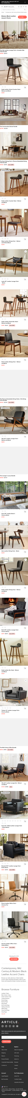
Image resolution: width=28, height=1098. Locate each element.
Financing (16, 1056)
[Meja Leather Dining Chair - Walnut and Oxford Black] (14, 223)
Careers (16, 1065)
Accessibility (23, 1090)
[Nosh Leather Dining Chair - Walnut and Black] (14, 343)
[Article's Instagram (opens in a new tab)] (2, 1026)
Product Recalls (5, 1059)
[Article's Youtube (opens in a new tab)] (17, 1026)
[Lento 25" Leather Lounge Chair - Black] (14, 263)
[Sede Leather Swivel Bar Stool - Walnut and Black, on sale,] (14, 303)
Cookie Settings (16, 1090)
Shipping (3, 1052)
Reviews (16, 1062)
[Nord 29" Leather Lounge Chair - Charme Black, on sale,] (14, 612)
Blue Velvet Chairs (6, 995)
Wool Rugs (4, 1003)
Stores (15, 1068)
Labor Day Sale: (5, 1)
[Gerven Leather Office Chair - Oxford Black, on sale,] (14, 925)
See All (3, 1013)
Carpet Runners (5, 998)
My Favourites (4, 1079)
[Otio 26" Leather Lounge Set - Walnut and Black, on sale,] (14, 767)
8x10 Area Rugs (5, 1005)
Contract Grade (18, 1079)
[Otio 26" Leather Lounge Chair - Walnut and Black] (14, 420)
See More (14, 959)
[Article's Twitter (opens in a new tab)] (13, 1026)
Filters (21, 17)
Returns (3, 1056)
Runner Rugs (4, 1001)
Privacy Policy (12, 1088)
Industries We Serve (19, 1082)
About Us (16, 1059)
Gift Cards (16, 1052)
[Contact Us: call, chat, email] (18, 6)
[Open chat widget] (24, 1094)
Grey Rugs (4, 1012)
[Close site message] (25, 2)
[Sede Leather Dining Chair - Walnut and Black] (14, 571)
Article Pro (16, 1076)
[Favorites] (23, 6)
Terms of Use (4, 1088)
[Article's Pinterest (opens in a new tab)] (6, 1026)
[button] (18, 6)
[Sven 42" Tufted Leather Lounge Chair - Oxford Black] (14, 805)
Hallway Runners (5, 1006)
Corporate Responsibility (7, 1062)
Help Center (4, 1049)
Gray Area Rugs (5, 1010)
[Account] (21, 6)
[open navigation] (2, 6)
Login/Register (4, 1076)
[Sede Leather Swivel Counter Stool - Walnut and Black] (14, 71)
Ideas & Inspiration (18, 1049)
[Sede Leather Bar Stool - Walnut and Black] (14, 652)
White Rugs (4, 1008)
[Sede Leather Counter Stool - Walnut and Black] (14, 182)
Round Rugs (4, 1000)
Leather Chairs (5, 993)
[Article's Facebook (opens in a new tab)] (10, 1026)
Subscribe (6, 1041)
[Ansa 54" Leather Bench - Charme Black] (14, 495)
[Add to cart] (25, 87)
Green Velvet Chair (6, 996)
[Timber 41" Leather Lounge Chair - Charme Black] (14, 692)
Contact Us (4, 1065)
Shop (3, 1091)
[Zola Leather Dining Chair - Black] (14, 535)
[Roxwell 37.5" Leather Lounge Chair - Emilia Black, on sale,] (14, 848)
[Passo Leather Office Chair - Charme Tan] (14, 888)
